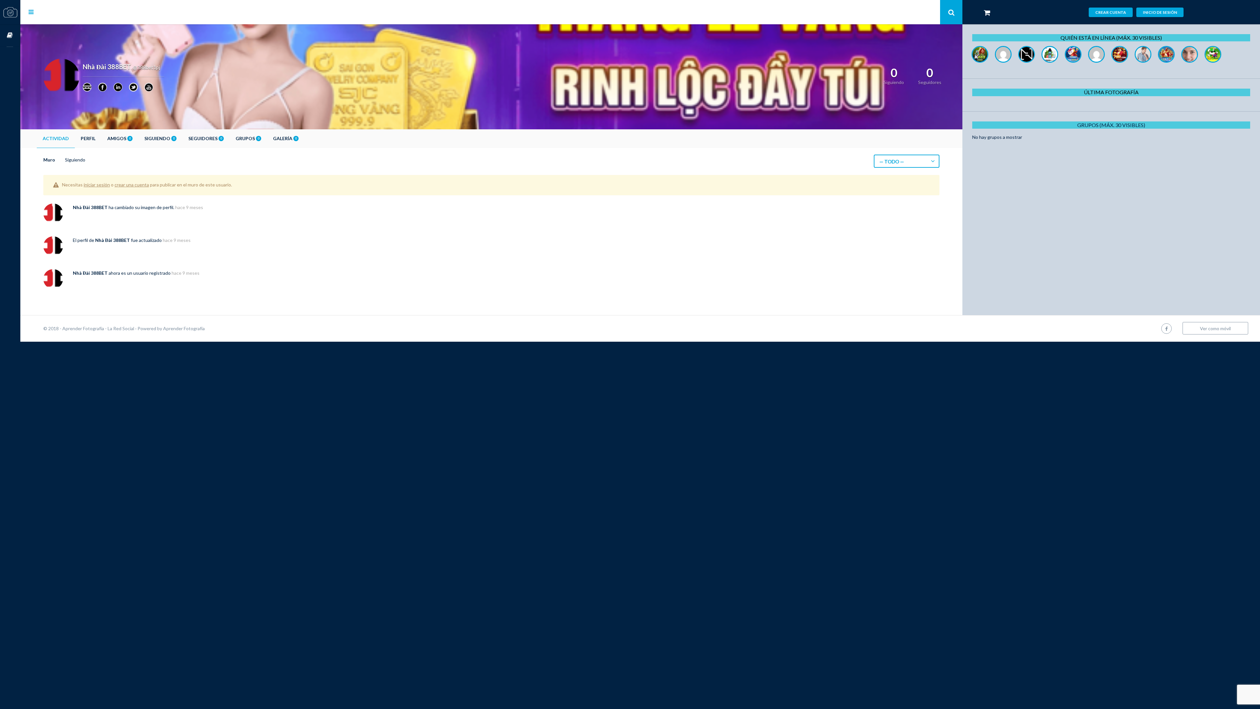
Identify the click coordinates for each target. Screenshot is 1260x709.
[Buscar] (951, 12)
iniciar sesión (97, 184)
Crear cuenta (1110, 12)
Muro (49, 159)
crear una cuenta (132, 184)
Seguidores (205, 138)
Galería (285, 138)
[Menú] (31, 11)
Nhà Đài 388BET (90, 207)
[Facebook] (102, 87)
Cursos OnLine (10, 35)
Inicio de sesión (1160, 12)
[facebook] (1166, 328)
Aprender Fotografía (184, 328)
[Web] (87, 87)
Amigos (119, 138)
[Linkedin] (118, 87)
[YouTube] (148, 87)
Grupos (247, 138)
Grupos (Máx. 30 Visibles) (1111, 125)
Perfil (88, 138)
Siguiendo (159, 138)
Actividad (56, 138)
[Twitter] (133, 87)
